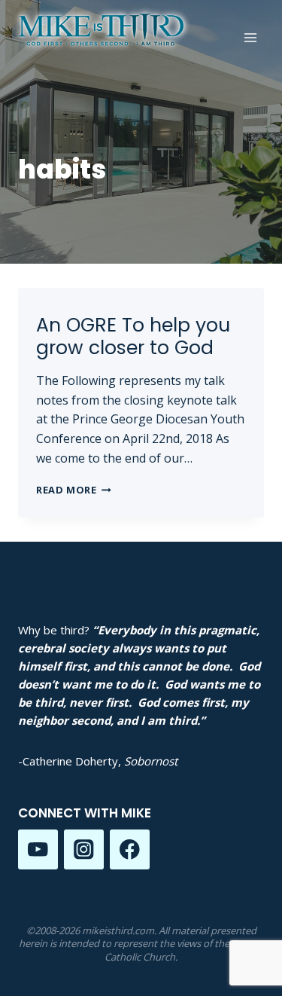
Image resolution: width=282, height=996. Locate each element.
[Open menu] (250, 37)
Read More (73, 489)
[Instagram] (84, 849)
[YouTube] (38, 849)
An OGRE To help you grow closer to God (133, 336)
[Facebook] (130, 849)
